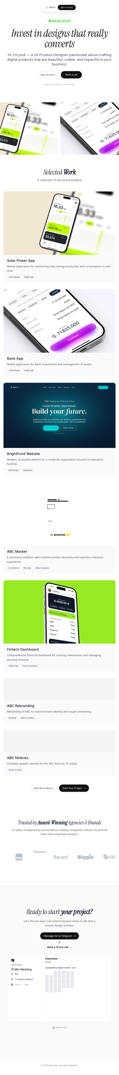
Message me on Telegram (58, 935)
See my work (48, 74)
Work (52, 7)
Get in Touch (67, 7)
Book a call (71, 74)
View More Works (43, 788)
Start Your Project (72, 788)
